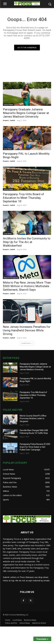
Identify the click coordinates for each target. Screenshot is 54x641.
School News (8, 105)
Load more (26, 343)
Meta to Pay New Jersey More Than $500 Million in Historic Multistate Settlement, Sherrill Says (27, 286)
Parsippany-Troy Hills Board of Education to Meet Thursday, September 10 (23, 197)
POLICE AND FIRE (13, 409)
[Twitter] (30, 600)
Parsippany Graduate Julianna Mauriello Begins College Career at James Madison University (26, 113)
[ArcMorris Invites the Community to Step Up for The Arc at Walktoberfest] (27, 223)
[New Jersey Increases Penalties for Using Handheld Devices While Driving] (27, 311)
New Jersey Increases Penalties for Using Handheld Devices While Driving (26, 330)
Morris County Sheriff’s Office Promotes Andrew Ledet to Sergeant (33, 418)
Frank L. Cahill (9, 120)
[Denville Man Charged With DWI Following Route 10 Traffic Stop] (10, 434)
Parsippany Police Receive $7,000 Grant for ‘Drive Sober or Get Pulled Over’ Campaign (35, 447)
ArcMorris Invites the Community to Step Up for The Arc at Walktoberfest (26, 242)
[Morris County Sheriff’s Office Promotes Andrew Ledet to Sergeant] (10, 419)
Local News (8, 149)
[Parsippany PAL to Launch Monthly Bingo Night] (27, 138)
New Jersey (8, 322)
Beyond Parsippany (11, 278)
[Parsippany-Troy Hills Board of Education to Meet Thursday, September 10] (27, 179)
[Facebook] (23, 600)
